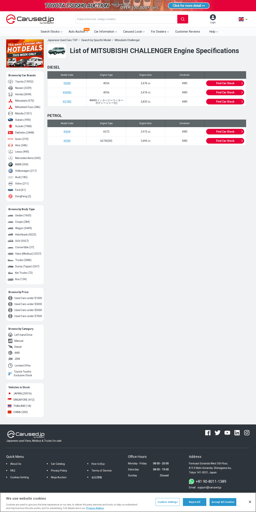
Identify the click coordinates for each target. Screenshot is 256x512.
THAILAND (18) (22, 405)
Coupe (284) (22, 221)
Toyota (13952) (24, 81)
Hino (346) (21, 145)
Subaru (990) (23, 119)
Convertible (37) (24, 247)
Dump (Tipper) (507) (27, 266)
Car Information (104, 31)
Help (212, 31)
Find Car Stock (225, 83)
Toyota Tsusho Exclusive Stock (23, 373)
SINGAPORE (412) (23, 399)
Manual (18, 340)
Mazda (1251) (23, 113)
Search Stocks (50, 31)
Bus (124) (21, 279)
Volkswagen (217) (26, 170)
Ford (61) (20, 189)
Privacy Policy (59, 470)
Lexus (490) (22, 151)
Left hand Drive (23, 334)
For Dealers (158, 31)
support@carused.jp (209, 487)
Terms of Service (101, 470)
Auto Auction (79, 30)
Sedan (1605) (23, 215)
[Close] (250, 502)
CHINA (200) (20, 412)
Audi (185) (21, 177)
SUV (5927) (22, 240)
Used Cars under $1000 (28, 298)
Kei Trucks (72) (24, 272)
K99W (67, 140)
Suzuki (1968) (23, 126)
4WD (17, 352)
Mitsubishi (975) (24, 100)
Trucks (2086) (23, 260)
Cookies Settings (168, 502)
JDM (17, 358)
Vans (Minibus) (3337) (28, 253)
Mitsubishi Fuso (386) (27, 107)
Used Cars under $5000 (28, 310)
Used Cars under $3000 (28, 304)
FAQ (12, 470)
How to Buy (98, 463)
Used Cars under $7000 (28, 316)
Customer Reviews (187, 31)
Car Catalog (58, 463)
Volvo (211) (22, 183)
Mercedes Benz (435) (28, 158)
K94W (67, 83)
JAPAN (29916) (22, 393)
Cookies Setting (19, 477)
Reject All (194, 502)
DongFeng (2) (23, 196)
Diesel (18, 346)
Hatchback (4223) (25, 234)
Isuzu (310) (21, 138)
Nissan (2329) (23, 87)
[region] (128, 502)
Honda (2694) (23, 94)
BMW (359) (21, 164)
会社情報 (96, 477)
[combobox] (126, 19)
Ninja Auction (59, 477)
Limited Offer (23, 365)
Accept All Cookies (223, 502)
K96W (67, 131)
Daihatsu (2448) (24, 132)
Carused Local (132, 31)
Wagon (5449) (23, 228)
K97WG (67, 101)
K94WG (67, 92)
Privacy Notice (95, 508)
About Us (15, 463)
